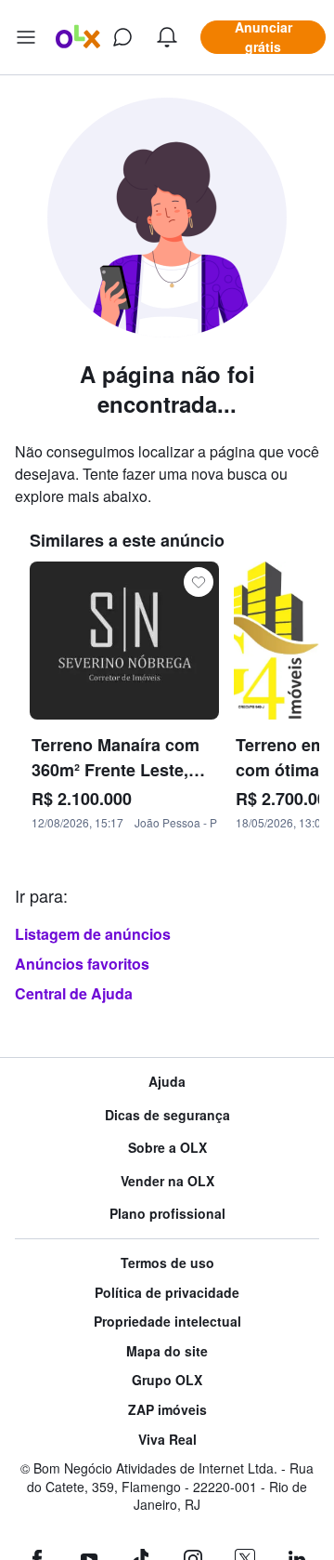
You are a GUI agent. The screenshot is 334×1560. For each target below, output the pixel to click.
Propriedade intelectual (167, 1321)
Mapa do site (167, 1351)
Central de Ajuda (74, 993)
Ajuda (167, 1082)
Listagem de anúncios (93, 934)
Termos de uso (167, 1263)
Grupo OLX (167, 1380)
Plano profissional (167, 1214)
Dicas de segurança (167, 1115)
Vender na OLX (167, 1181)
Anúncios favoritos (82, 963)
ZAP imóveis (167, 1410)
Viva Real (167, 1439)
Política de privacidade (167, 1293)
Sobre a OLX (167, 1148)
